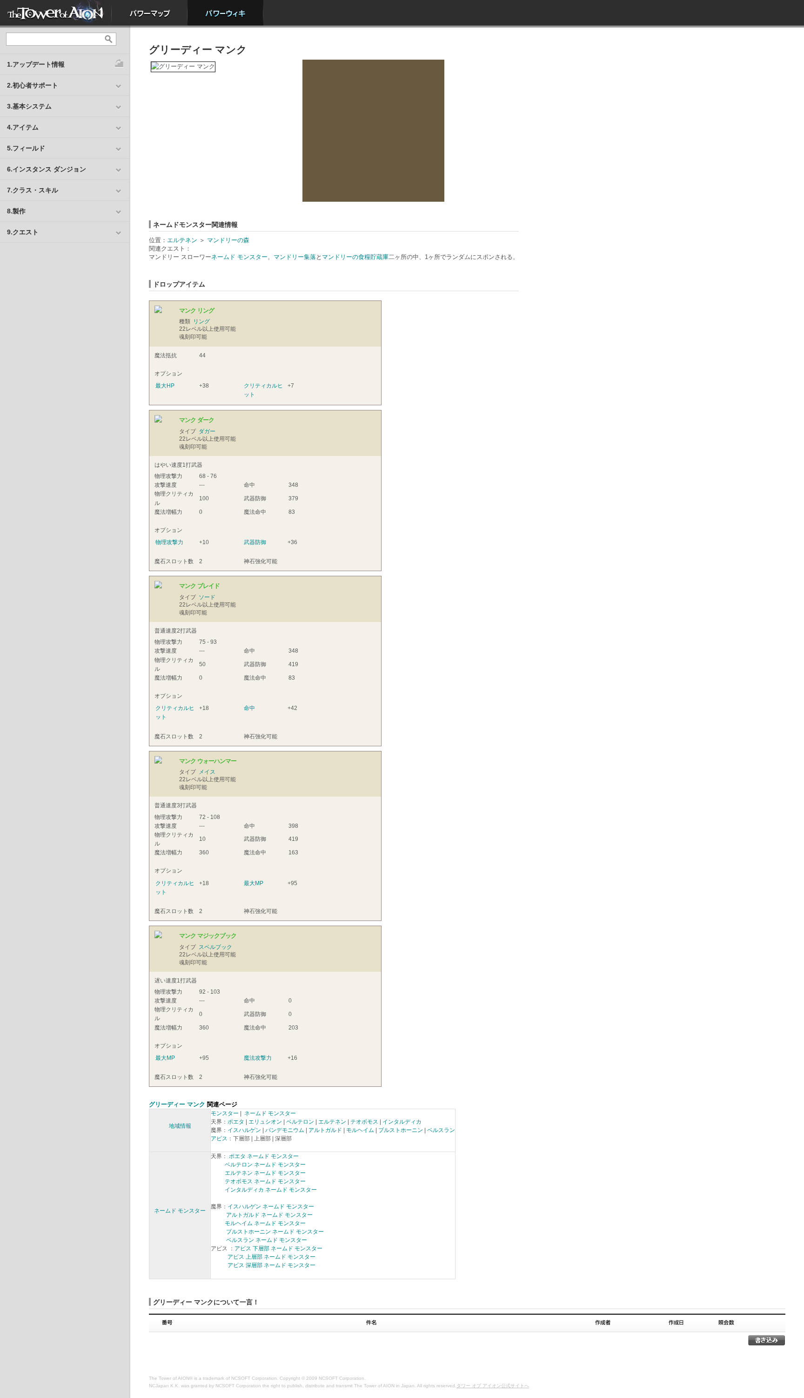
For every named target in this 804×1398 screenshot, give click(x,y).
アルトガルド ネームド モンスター (269, 1215)
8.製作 (16, 211)
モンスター (225, 1113)
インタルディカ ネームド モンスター (271, 1190)
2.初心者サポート (32, 85)
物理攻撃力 (169, 542)
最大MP (253, 883)
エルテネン (182, 240)
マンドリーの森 (228, 240)
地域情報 (180, 1126)
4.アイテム (23, 127)
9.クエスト (23, 232)
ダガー (207, 431)
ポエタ (236, 1121)
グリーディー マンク (177, 1104)
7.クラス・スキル (32, 190)
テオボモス (364, 1121)
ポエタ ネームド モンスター (264, 1156)
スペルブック (215, 947)
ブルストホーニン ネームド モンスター (275, 1231)
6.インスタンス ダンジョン (46, 169)
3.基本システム (29, 106)
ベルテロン (300, 1121)
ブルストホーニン (400, 1130)
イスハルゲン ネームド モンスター (271, 1206)
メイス (207, 772)
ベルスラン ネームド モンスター (266, 1240)
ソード (207, 597)
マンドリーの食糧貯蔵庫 (355, 256)
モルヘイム (360, 1130)
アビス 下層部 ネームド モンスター (278, 1248)
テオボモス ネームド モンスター (265, 1181)
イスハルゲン (244, 1130)
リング (201, 321)
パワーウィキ (225, 13)
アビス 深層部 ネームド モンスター (271, 1265)
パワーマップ (150, 13)
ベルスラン (441, 1130)
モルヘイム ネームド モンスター (265, 1223)
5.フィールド (26, 148)
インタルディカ (402, 1121)
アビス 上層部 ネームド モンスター (271, 1257)
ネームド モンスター (239, 256)
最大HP (164, 385)
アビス (219, 1138)
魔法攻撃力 (258, 1058)
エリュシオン (265, 1121)
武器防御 (255, 542)
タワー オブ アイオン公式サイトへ (492, 1385)
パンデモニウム (284, 1130)
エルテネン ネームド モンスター (265, 1173)
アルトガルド (325, 1130)
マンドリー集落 (295, 256)
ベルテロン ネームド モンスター (265, 1164)
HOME (56, 13)
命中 (249, 708)
